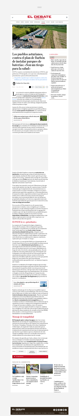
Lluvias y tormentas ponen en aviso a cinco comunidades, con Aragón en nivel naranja (32, 380)
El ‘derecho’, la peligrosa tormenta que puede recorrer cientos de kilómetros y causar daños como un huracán (60, 369)
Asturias (21, 351)
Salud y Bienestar (59, 22)
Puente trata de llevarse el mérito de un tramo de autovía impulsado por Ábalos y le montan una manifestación (58, 89)
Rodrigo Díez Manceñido (22, 83)
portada (18, 22)
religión (52, 22)
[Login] (66, 17)
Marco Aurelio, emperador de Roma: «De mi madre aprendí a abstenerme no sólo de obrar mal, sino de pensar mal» (58, 62)
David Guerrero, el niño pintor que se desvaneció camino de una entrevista (57, 69)
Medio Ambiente (43, 351)
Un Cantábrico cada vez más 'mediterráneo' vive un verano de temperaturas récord (18, 380)
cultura (48, 22)
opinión (31, 22)
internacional (37, 22)
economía (27, 22)
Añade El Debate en (39, 87)
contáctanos (21, 413)
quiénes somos (15, 413)
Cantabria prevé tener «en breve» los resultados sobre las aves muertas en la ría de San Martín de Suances (60, 386)
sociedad (43, 22)
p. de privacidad (38, 413)
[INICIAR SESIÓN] (66, 17)
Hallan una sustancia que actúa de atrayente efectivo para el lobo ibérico (26, 117)
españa (22, 22)
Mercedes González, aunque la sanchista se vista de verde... (58, 96)
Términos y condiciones (29, 413)
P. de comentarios (50, 413)
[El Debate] (39, 16)
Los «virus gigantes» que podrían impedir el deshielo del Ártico (26, 283)
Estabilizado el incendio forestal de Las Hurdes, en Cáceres (46, 379)
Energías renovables (32, 352)
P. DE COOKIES (44, 413)
